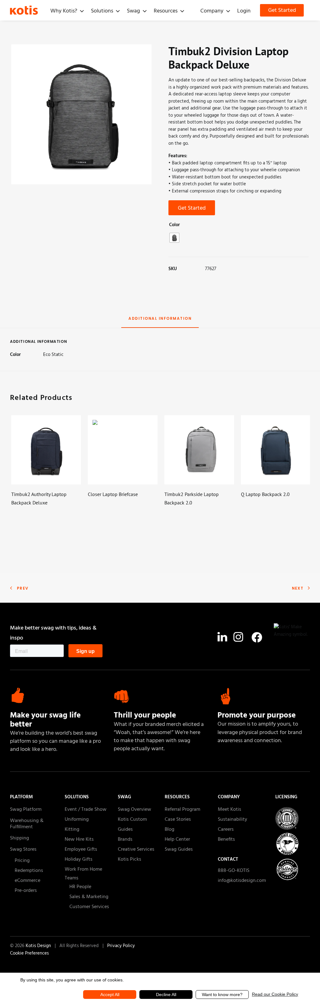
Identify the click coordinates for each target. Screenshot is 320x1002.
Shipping (19, 838)
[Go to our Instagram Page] (238, 639)
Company (211, 11)
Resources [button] (166, 11)
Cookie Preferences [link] (29, 953)
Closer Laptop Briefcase (113, 494)
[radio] (174, 237)
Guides (125, 829)
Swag (133, 11)
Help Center (177, 839)
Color (174, 225)
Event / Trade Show (86, 809)
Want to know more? (222, 994)
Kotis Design (39, 946)
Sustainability (232, 819)
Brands (125, 839)
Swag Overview (134, 809)
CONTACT (228, 859)
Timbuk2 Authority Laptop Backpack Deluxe (39, 498)
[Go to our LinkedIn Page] (222, 639)
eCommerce (27, 881)
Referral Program (182, 809)
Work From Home (83, 869)
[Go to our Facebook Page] (256, 637)
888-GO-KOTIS (233, 871)
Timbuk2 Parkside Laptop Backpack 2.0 (191, 498)
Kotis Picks (129, 859)
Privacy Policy (121, 946)
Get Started (282, 10)
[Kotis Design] (28, 10)
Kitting (72, 829)
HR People (80, 887)
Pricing (22, 861)
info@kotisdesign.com (242, 881)
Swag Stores (23, 849)
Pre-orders (26, 891)
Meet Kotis (229, 809)
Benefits (226, 839)
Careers (226, 829)
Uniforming (77, 819)
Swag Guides (179, 849)
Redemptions (29, 871)
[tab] (160, 321)
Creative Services (136, 849)
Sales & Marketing (88, 897)
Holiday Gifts (78, 859)
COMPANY (229, 797)
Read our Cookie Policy (275, 994)
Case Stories (178, 819)
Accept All (109, 994)
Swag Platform (26, 809)
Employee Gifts (81, 849)
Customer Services (89, 907)
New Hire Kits (79, 839)
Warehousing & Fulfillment (26, 824)
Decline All (166, 994)
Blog (169, 829)
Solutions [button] (102, 11)
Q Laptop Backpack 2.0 (265, 494)
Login (244, 11)
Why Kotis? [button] (63, 11)
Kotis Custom (132, 819)
